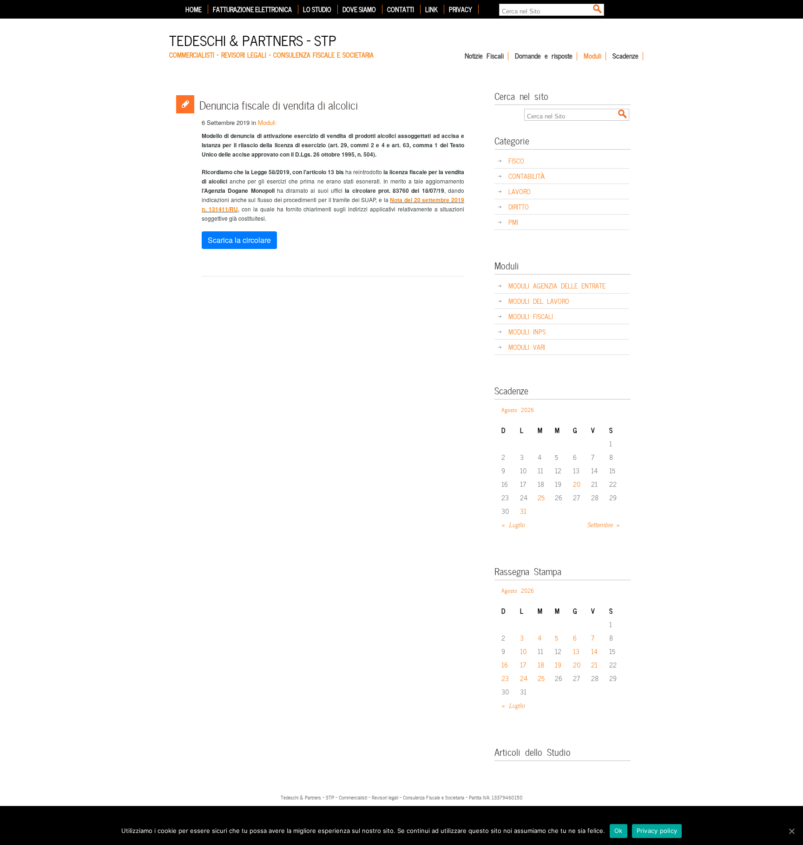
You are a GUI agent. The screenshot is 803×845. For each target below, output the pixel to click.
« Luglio (513, 524)
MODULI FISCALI (530, 316)
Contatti (400, 9)
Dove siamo (359, 9)
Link (431, 9)
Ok (618, 830)
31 (523, 511)
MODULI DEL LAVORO (538, 301)
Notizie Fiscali (484, 56)
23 (505, 678)
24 (523, 678)
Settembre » (603, 524)
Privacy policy (657, 830)
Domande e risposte (544, 56)
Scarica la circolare (239, 240)
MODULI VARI (526, 347)
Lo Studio (317, 9)
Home (193, 9)
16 (504, 664)
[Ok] (791, 831)
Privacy (460, 9)
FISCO (516, 160)
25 (541, 497)
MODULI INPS (527, 331)
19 (558, 664)
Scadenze (625, 56)
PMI (513, 222)
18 (541, 664)
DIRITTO (518, 206)
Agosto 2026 (517, 409)
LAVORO (519, 191)
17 (523, 664)
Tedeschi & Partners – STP (252, 39)
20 (577, 484)
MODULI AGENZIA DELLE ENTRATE (557, 285)
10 (523, 651)
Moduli (592, 56)
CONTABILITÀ (526, 176)
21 (594, 664)
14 (594, 651)
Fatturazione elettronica (252, 9)
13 (576, 651)
